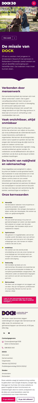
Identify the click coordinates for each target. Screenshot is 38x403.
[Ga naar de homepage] (9, 3)
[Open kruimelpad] (15, 38)
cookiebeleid (6, 394)
